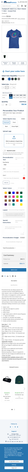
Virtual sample (22, 63)
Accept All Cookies (14, 461)
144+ (18, 95)
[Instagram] (15, 427)
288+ (21, 95)
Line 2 (4, 175)
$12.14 (10, 97)
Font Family (6, 162)
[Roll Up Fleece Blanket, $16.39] (7, 379)
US (8, 441)
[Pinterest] (15, 276)
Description (14, 281)
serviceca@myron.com (15, 437)
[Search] (18, 5)
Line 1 (4, 169)
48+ (11, 95)
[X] (10, 276)
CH (22, 441)
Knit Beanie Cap (19, 395)
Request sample (14, 63)
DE (12, 441)
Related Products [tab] (14, 367)
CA (10, 441)
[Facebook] (2, 276)
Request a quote (5, 63)
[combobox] (14, 165)
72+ (14, 95)
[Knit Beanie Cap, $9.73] (19, 379)
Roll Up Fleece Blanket (7, 397)
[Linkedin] (12, 276)
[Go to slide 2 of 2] (14, 409)
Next (24, 389)
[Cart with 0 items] (25, 5)
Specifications (14, 285)
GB (19, 441)
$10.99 (17, 97)
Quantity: (5, 102)
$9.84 (24, 97)
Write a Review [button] (21, 19)
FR (17, 441)
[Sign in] (22, 5)
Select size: (9, 84)
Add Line (6, 182)
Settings (14, 464)
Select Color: (13, 76)
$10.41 (21, 97)
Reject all (14, 468)
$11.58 (14, 97)
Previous (2, 389)
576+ (24, 95)
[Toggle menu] (2, 2)
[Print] (7, 276)
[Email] (5, 276)
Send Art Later (11, 150)
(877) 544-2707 (15, 439)
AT (15, 441)
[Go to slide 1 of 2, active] (12, 409)
